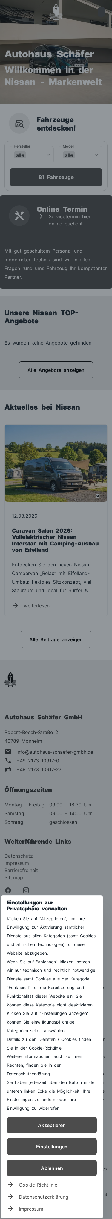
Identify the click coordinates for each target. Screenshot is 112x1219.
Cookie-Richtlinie (38, 1184)
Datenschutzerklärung (43, 1196)
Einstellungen (51, 1146)
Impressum (31, 1208)
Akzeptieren (52, 1125)
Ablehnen (52, 1167)
